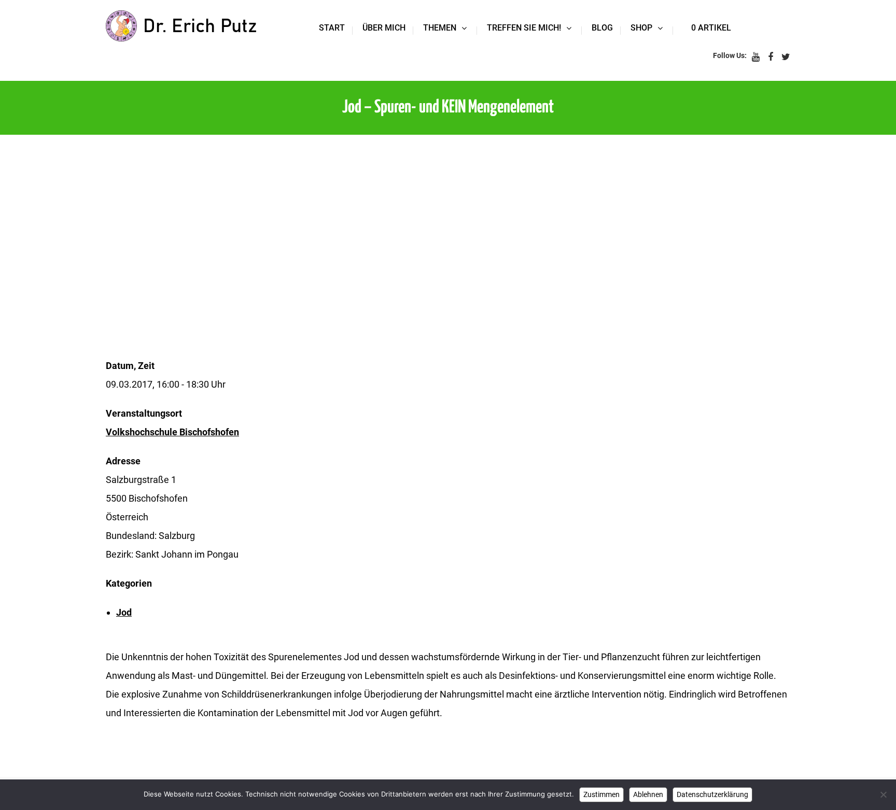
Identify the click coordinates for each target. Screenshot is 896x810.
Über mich (383, 28)
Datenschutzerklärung (712, 794)
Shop (641, 28)
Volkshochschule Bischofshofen (172, 432)
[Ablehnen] (883, 794)
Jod (124, 612)
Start (332, 28)
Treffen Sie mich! (524, 28)
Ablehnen (648, 794)
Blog (602, 28)
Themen (439, 28)
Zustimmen (601, 794)
